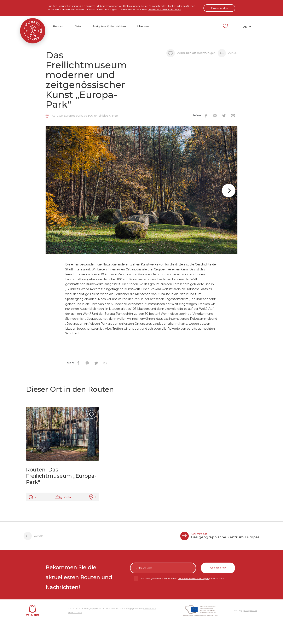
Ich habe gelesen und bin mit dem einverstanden (182, 578)
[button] (228, 190)
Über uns (143, 26)
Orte (78, 26)
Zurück (232, 52)
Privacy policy (75, 612)
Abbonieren (218, 567)
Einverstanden (219, 8)
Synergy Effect (250, 610)
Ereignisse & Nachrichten (109, 26)
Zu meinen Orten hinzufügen (196, 52)
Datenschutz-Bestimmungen (164, 9)
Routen (58, 26)
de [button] (245, 26)
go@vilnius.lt (149, 609)
